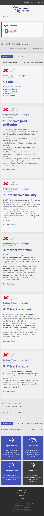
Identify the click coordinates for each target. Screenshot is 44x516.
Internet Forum (22, 490)
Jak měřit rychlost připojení (14, 43)
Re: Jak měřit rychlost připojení (16, 115)
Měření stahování (11, 91)
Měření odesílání (10, 93)
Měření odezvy (10, 96)
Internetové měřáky (12, 89)
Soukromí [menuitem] (22, 495)
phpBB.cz (26, 509)
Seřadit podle (11, 412)
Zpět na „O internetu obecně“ (12, 430)
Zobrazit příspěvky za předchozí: (11, 405)
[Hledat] (41, 16)
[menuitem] (39, 2)
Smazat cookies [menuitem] (22, 493)
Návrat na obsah (9, 170)
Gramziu (26, 505)
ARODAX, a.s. (27, 507)
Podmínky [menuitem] (22, 498)
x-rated (13, 69)
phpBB (15, 504)
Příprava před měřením (13, 87)
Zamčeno (8, 56)
